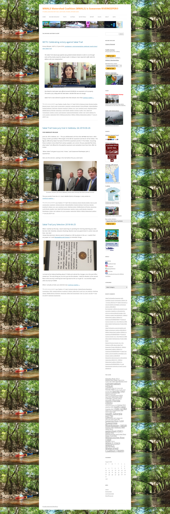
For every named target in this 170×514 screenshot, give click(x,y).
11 (109, 470)
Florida (109, 389)
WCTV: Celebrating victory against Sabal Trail (62, 42)
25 (109, 474)
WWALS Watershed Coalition (83, 115)
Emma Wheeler (84, 106)
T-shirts (107, 186)
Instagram (110, 266)
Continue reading (88, 98)
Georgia (60, 108)
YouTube (109, 271)
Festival (120, 388)
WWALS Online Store (111, 207)
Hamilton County (110, 394)
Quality (65, 104)
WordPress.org (109, 496)
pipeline (72, 110)
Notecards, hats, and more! (113, 216)
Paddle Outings (110, 50)
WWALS (73, 115)
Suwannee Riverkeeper (72, 112)
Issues (99, 17)
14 (118, 470)
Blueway (122, 382)
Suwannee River (114, 421)
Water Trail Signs (110, 143)
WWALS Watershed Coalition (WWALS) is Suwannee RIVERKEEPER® (80, 8)
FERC (51, 291)
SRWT (107, 419)
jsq (47, 117)
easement (68, 106)
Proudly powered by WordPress (50, 506)
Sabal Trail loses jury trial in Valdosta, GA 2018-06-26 (66, 128)
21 (118, 472)
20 (115, 472)
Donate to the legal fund (112, 182)
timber (81, 112)
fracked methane (46, 108)
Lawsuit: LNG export (111, 164)
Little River (117, 397)
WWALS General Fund (112, 135)
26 (112, 474)
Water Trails (82, 17)
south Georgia (62, 112)
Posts (64, 17)
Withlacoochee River (65, 115)
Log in (107, 489)
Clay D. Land (54, 106)
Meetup (113, 268)
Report (92, 17)
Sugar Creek (115, 419)
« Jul (106, 479)
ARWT (115, 381)
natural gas (59, 110)
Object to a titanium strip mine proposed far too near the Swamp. (115, 104)
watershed (53, 115)
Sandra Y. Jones (54, 112)
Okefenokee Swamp (111, 405)
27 (115, 474)
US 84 (87, 112)
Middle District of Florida (48, 110)
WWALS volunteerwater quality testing (111, 73)
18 (109, 472)
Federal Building (93, 106)
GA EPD (108, 391)
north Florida (65, 110)
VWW (109, 429)
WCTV (58, 115)
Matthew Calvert (92, 108)
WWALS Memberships (112, 60)
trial (84, 112)
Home (44, 17)
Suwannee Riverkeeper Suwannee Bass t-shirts (112, 202)
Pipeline (60, 104)
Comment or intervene (112, 125)
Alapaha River (112, 379)
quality (81, 110)
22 (121, 472)
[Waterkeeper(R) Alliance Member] (109, 250)
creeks (108, 388)
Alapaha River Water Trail (114, 380)
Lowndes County (82, 108)
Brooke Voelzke (93, 104)
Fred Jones (54, 108)
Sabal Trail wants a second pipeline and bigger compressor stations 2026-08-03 (116, 305)
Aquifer (108, 381)
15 (121, 470)
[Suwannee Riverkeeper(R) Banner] (112, 246)
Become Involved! (54, 17)
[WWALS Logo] (112, 241)
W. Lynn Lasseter (65, 211)
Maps (114, 17)
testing (109, 428)
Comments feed (109, 494)
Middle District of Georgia (53, 293)
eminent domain (75, 106)
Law (57, 104)
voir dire (90, 293)
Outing (121, 405)
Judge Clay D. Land (77, 291)
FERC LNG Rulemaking (112, 111)
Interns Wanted (110, 44)
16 (125, 470)
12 (112, 470)
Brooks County (46, 106)
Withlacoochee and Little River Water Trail (115, 435)
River (68, 104)
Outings (72, 17)
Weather (109, 433)
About (107, 17)
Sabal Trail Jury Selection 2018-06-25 (59, 224)
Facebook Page (111, 263)
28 (118, 474)
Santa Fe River (110, 412)
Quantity (109, 409)
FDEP (114, 388)
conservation (61, 106)
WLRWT (110, 441)
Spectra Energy (110, 418)
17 (106, 472)
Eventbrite (108, 261)
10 (106, 470)
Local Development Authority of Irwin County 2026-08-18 (115, 366)
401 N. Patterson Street (82, 104)
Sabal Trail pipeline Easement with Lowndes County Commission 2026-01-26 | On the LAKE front (116, 300)
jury (74, 108)
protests (76, 110)
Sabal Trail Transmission (64, 209)
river (84, 110)
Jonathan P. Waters (68, 108)
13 (115, 470)
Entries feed (108, 491)
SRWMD (119, 418)
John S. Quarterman (114, 395)
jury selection (89, 291)
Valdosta (91, 112)
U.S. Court (85, 293)
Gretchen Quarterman (54, 295)
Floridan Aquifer (120, 390)
